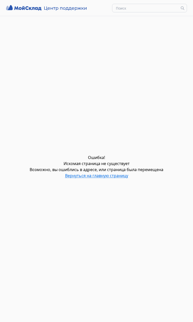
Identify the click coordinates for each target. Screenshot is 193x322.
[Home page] (47, 8)
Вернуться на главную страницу (96, 175)
